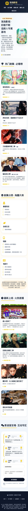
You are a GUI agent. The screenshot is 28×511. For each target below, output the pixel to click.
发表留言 (14, 479)
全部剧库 (17, 499)
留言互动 (14, 10)
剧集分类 (16, 7)
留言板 (23, 499)
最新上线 (22, 7)
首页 (5, 7)
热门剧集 (10, 7)
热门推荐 (10, 499)
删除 (21, 437)
